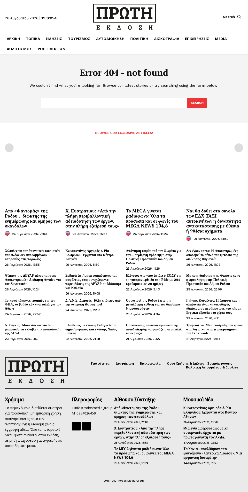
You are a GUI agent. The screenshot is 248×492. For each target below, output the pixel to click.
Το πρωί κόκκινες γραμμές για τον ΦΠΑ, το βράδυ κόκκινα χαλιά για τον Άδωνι (33, 304)
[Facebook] (76, 426)
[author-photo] (8, 233)
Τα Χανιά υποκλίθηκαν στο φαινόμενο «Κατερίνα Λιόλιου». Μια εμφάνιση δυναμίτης (212, 453)
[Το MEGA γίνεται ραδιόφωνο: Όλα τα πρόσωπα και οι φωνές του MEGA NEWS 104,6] (154, 184)
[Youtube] (86, 426)
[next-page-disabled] (238, 147)
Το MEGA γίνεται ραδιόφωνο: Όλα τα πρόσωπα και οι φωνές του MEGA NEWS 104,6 (152, 218)
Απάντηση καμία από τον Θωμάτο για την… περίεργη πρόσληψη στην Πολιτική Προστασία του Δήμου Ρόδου (153, 257)
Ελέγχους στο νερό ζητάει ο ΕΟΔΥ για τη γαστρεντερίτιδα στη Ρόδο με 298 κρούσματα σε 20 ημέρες (153, 279)
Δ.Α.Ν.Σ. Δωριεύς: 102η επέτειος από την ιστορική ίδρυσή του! (93, 302)
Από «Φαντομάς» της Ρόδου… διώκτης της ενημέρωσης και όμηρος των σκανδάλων (33, 218)
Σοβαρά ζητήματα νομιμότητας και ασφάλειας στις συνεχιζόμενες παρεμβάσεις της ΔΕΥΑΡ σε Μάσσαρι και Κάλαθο (93, 281)
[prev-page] (9, 147)
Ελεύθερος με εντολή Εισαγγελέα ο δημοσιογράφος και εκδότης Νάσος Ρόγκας (91, 329)
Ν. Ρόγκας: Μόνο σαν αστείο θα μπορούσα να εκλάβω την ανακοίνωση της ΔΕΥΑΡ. (33, 329)
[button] (233, 17)
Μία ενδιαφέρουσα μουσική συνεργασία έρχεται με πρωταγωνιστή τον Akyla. (206, 432)
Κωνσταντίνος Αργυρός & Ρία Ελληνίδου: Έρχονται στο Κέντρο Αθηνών (89, 255)
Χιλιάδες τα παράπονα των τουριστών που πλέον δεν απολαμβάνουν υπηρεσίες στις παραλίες (32, 255)
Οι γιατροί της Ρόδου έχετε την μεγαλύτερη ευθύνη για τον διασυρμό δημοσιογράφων (153, 304)
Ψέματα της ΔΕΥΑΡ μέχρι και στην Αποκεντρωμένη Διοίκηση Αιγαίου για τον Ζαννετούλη (33, 279)
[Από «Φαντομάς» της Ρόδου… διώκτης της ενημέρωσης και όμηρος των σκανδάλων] (33, 184)
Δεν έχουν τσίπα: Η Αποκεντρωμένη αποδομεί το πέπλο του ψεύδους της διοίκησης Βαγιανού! (212, 255)
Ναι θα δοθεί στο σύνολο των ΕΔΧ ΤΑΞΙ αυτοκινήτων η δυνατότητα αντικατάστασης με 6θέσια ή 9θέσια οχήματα (213, 221)
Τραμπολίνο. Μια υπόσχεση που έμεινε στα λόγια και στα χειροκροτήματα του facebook (214, 329)
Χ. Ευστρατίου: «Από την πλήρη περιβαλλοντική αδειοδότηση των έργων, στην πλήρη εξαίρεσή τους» (92, 218)
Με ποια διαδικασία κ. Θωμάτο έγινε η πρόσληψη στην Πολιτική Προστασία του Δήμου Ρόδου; (213, 279)
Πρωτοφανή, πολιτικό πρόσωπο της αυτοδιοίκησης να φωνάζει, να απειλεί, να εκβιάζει (154, 329)
